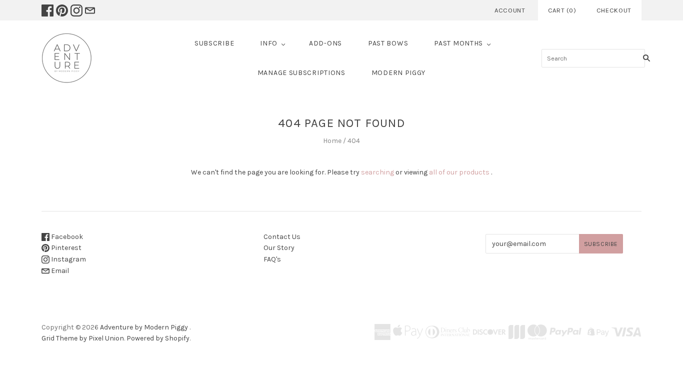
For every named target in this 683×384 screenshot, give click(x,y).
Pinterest (66, 248)
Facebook (66, 236)
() (562, 10)
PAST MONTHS (458, 43)
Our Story (279, 248)
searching (377, 172)
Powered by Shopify (158, 338)
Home (332, 140)
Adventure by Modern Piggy (144, 327)
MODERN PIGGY (399, 72)
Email (59, 270)
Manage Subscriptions (302, 72)
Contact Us (282, 236)
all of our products (459, 172)
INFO (269, 43)
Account (510, 10)
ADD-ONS (325, 43)
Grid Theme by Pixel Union (83, 338)
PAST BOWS (388, 43)
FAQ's (272, 259)
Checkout (614, 10)
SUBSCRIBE (214, 43)
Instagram (68, 259)
